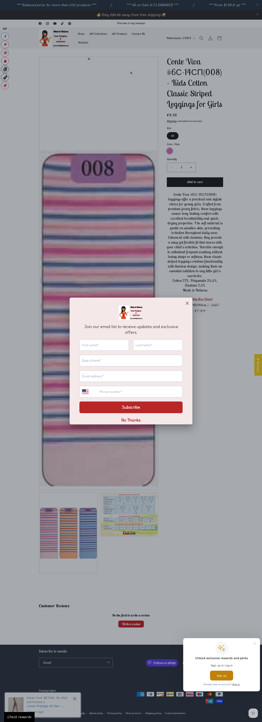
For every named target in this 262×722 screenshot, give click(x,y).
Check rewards (19, 717)
